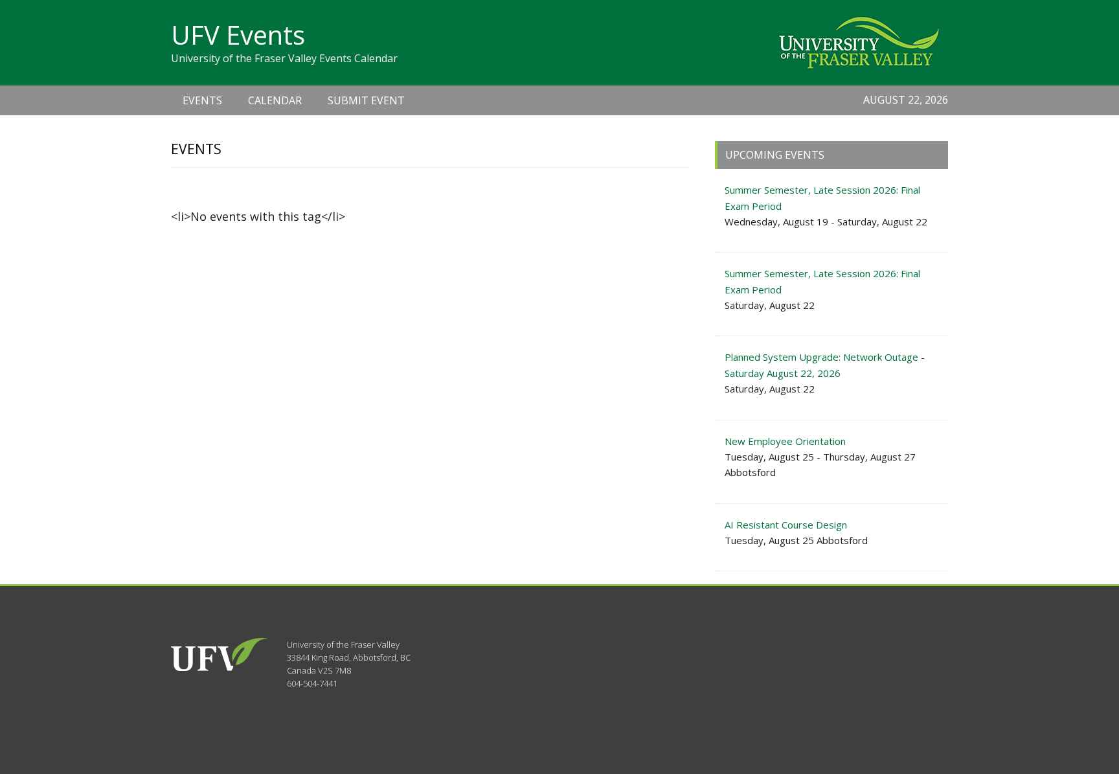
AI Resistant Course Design (786, 524)
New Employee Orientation (785, 441)
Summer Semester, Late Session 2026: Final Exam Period (822, 197)
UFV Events (238, 34)
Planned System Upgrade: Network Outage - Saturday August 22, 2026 (825, 364)
